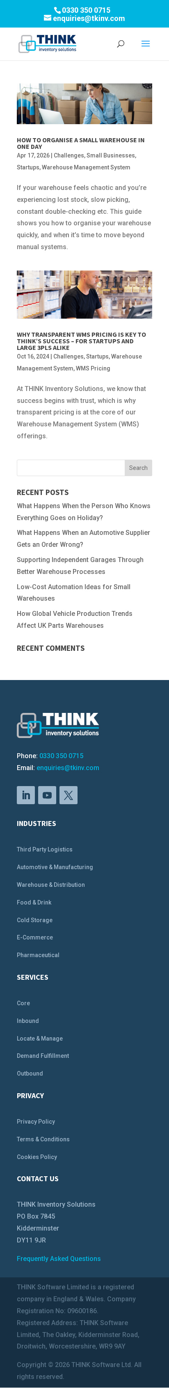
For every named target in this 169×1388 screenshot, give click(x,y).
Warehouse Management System (86, 167)
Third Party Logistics (45, 849)
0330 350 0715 (61, 756)
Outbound (30, 1073)
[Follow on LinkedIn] (26, 795)
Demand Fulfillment (43, 1056)
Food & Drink (34, 902)
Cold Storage (35, 920)
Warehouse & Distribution (51, 884)
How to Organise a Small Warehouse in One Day (81, 143)
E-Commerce (35, 937)
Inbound (28, 1021)
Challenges (69, 155)
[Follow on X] (68, 795)
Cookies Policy (37, 1157)
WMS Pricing (93, 368)
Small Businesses (111, 155)
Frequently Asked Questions (59, 1259)
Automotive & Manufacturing (55, 867)
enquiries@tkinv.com (68, 768)
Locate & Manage (40, 1038)
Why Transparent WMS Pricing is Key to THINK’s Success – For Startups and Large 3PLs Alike (81, 341)
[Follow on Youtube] (47, 795)
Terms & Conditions (43, 1139)
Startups (28, 167)
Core (23, 1003)
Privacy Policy (36, 1121)
